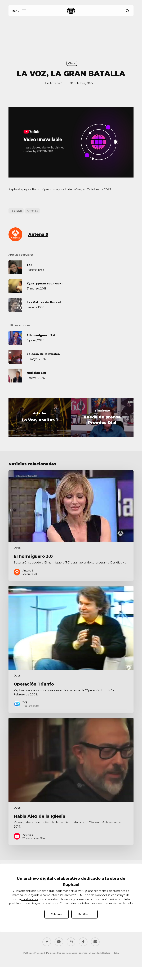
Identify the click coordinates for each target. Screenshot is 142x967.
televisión (16, 210)
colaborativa (29, 899)
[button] (19, 11)
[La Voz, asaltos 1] (39, 417)
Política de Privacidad (34, 953)
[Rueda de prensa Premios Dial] (102, 417)
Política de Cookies (55, 953)
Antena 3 (56, 83)
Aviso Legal (71, 953)
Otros (72, 63)
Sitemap (83, 953)
